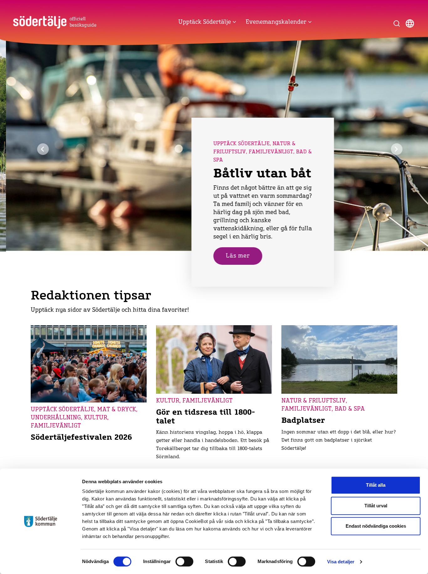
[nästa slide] (391, 149)
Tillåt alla (375, 485)
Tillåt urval (375, 505)
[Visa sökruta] (397, 23)
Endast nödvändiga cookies (376, 526)
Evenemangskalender (277, 22)
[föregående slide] (37, 149)
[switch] (184, 561)
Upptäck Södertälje (205, 22)
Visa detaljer (340, 561)
